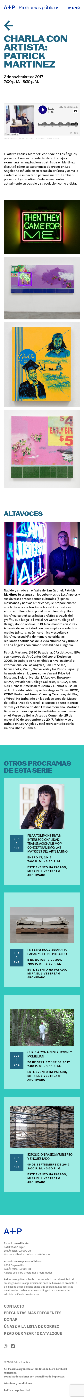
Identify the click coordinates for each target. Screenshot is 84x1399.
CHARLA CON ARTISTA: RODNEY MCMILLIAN (49, 1053)
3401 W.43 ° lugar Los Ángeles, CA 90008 (17, 1248)
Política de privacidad (17, 1390)
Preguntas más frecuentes (33, 1312)
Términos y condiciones (18, 1383)
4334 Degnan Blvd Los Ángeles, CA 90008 (17, 1267)
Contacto (14, 1306)
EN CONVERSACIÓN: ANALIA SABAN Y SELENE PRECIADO (47, 951)
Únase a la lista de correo (31, 1326)
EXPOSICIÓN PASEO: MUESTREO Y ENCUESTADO (49, 1156)
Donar (10, 1319)
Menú (74, 7)
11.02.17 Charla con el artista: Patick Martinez (39, 138)
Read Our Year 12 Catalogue (33, 1333)
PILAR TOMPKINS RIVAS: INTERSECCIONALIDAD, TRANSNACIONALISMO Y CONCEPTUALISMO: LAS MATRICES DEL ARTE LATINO (47, 843)
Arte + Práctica (10, 138)
